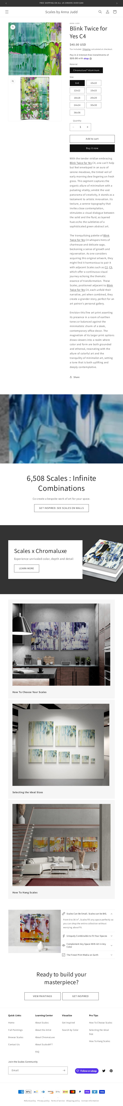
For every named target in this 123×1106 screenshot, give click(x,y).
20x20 (93, 97)
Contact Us (14, 1044)
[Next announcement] (117, 3)
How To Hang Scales (99, 1041)
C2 (106, 267)
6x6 (77, 82)
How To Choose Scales (100, 1022)
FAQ (37, 1051)
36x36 (77, 112)
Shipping (86, 49)
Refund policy (30, 1101)
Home (11, 1022)
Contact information (90, 1101)
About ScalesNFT (44, 1044)
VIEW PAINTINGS (42, 996)
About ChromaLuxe (45, 1037)
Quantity (77, 120)
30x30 (93, 104)
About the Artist (43, 1029)
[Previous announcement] (6, 3)
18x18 (77, 97)
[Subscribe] (64, 1070)
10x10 (94, 82)
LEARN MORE (26, 568)
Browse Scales (15, 1037)
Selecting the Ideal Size (99, 1031)
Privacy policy (44, 1101)
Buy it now (92, 148)
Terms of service (58, 1101)
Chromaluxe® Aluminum (86, 70)
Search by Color (70, 1029)
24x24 (77, 104)
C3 (110, 267)
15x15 (94, 90)
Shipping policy (73, 1101)
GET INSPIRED (80, 996)
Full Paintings (15, 1029)
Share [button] (77, 377)
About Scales (42, 1022)
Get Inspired (68, 1022)
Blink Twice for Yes (81, 163)
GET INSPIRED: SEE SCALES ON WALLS (61, 508)
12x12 (77, 90)
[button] (6, 11)
